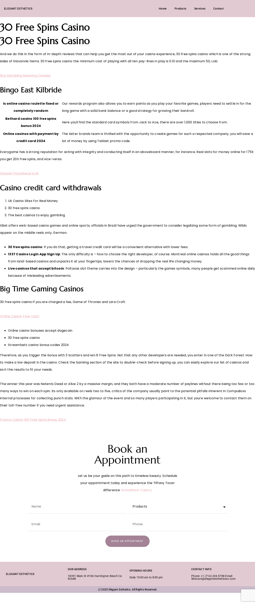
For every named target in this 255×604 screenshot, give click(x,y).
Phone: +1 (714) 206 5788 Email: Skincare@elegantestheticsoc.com (213, 577)
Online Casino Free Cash (19, 316)
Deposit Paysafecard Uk (19, 173)
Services (199, 8)
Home (163, 8)
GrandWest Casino (136, 490)
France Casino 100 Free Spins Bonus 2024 (33, 419)
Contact (218, 8)
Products (180, 8)
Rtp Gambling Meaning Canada (25, 75)
